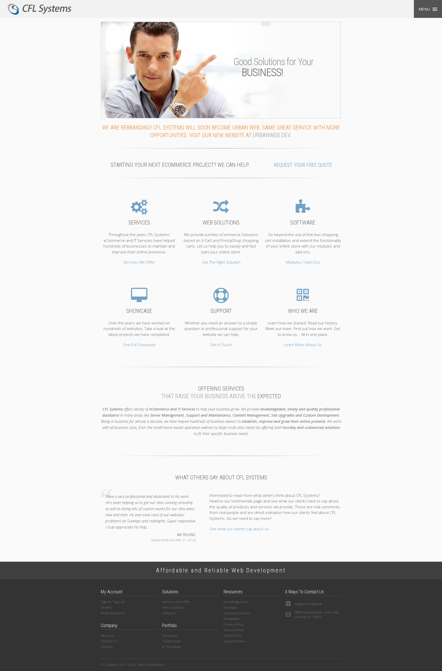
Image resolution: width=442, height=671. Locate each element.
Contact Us (109, 641)
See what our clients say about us (239, 528)
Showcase (170, 635)
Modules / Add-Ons (303, 262)
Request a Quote (237, 613)
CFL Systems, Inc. (40, 9)
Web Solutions (173, 607)
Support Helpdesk (308, 604)
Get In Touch (221, 344)
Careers (107, 646)
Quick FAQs (232, 635)
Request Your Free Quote (303, 165)
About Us (108, 635)
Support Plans (234, 641)
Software (169, 613)
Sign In (106, 601)
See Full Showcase (139, 344)
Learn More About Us (303, 344)
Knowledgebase (236, 601)
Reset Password (113, 613)
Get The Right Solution (221, 262)
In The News (171, 646)
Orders (106, 607)
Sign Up (119, 601)
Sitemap (230, 607)
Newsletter (232, 618)
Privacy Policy (234, 624)
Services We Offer (139, 262)
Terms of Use (234, 630)
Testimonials (171, 641)
